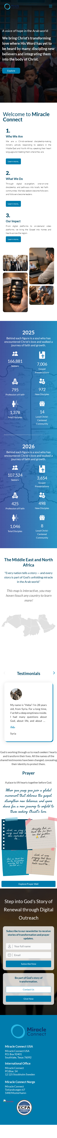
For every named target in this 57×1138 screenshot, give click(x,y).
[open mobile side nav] (50, 6)
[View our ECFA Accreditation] (24, 1107)
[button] (4, 672)
